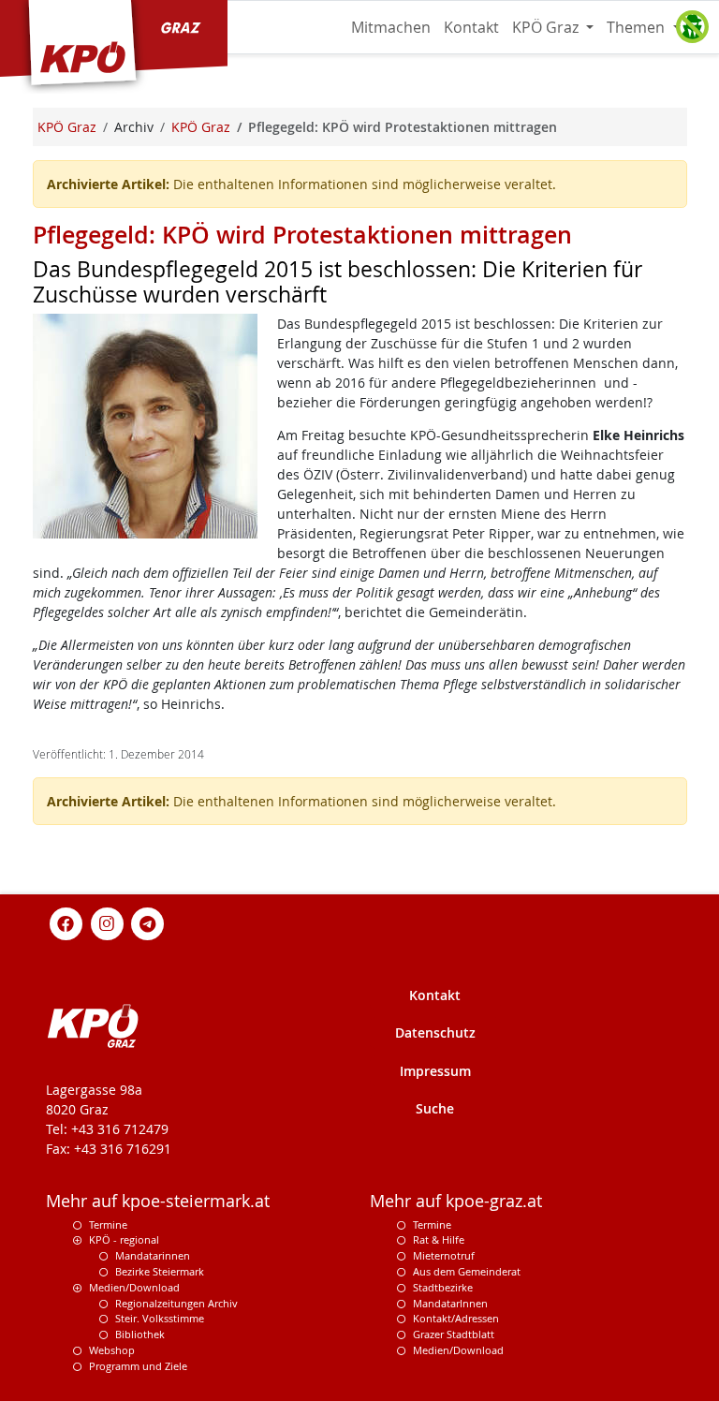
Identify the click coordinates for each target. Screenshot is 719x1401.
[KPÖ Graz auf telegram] (148, 922)
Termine (108, 1224)
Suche (435, 1108)
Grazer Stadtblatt (453, 1334)
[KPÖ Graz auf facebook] (66, 922)
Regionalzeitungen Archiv (176, 1303)
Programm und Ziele (138, 1366)
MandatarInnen (450, 1303)
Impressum (435, 1071)
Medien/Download (134, 1287)
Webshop (112, 1350)
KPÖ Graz (547, 27)
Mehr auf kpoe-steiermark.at (158, 1201)
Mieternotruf (444, 1255)
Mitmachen (391, 27)
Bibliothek (140, 1334)
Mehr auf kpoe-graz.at (456, 1201)
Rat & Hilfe (438, 1239)
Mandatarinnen (152, 1255)
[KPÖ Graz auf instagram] (106, 922)
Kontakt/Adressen (456, 1318)
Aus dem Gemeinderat (467, 1271)
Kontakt (471, 27)
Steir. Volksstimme (159, 1318)
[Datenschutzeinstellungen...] (692, 27)
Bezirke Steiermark (159, 1271)
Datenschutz (435, 1032)
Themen (637, 27)
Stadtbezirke (443, 1287)
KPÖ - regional (124, 1239)
